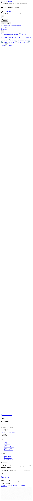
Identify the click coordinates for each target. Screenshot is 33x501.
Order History (8, 458)
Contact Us (7, 444)
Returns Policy (11, 432)
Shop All (5, 20)
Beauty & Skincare (22, 42)
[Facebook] (6, 478)
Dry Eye (10, 45)
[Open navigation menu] (2, 16)
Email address (4, 470)
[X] (8, 478)
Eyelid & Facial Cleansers (25, 40)
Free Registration (16, 25)
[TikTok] (4, 478)
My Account (7, 456)
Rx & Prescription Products (11, 34)
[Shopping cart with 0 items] (2, 31)
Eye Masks (13, 40)
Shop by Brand (5, 23)
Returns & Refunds (9, 447)
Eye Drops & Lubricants (15, 37)
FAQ (5, 445)
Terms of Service (8, 450)
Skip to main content (6, 1)
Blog (5, 442)
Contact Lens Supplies (9, 42)
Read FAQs (4, 432)
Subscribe (26, 470)
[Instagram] (2, 478)
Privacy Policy (8, 448)
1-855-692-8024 (7, 11)
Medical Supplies (6, 25)
